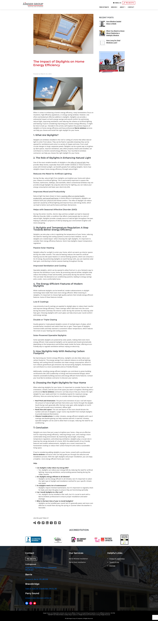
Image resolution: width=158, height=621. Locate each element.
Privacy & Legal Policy (117, 559)
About (122, 7)
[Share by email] (59, 523)
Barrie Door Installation (77, 562)
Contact (131, 7)
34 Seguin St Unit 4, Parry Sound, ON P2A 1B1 (38, 598)
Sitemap (112, 566)
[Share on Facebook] (38, 523)
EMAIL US (118, 3)
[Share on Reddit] (55, 523)
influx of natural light (78, 162)
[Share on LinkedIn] (47, 523)
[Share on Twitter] (43, 523)
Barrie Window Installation (78, 559)
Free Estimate (104, 7)
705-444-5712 (130, 3)
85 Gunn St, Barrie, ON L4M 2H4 (36, 579)
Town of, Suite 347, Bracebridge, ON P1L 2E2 (41, 589)
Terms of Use (114, 562)
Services (114, 7)
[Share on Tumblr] (51, 523)
